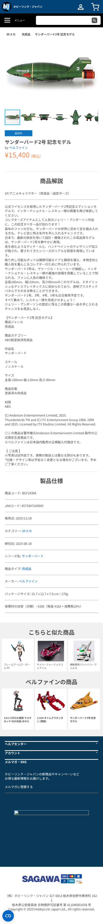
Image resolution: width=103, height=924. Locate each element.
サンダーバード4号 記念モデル (83, 719)
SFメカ (11, 34)
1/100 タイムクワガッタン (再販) (50, 719)
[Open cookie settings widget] (8, 916)
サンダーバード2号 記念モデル (55, 34)
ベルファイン (18, 147)
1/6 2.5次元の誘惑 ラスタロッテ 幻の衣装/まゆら (17, 719)
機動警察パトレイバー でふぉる (83, 666)
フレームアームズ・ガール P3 (17, 666)
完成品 (26, 34)
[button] (89, 47)
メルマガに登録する (19, 786)
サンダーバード (33, 556)
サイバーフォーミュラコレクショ (50, 666)
